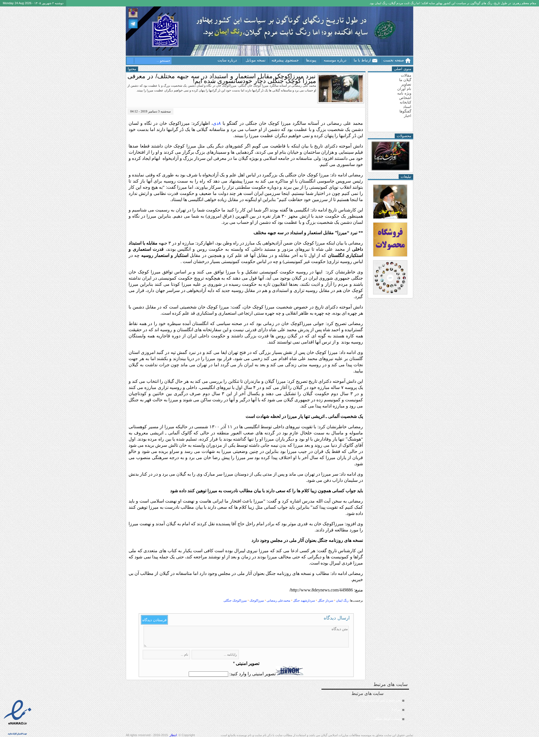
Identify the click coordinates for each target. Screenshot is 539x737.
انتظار (173, 735)
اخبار (407, 116)
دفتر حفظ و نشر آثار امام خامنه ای (379, 700)
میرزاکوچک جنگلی (235, 600)
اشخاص (405, 98)
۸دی (217, 123)
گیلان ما (405, 80)
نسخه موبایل (256, 60)
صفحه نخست (393, 60)
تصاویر (406, 84)
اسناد (407, 107)
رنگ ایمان (342, 600)
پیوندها (311, 60)
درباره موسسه (335, 60)
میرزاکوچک (257, 600)
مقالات (406, 75)
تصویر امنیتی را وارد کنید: (252, 673)
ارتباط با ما (362, 60)
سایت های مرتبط (376, 705)
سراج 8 (396, 709)
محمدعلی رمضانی (278, 600)
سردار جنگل (325, 600)
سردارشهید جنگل (304, 600)
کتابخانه (405, 102)
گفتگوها (405, 111)
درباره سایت (227, 60)
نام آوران (404, 89)
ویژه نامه (404, 93)
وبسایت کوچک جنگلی (387, 718)
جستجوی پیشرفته (285, 60)
